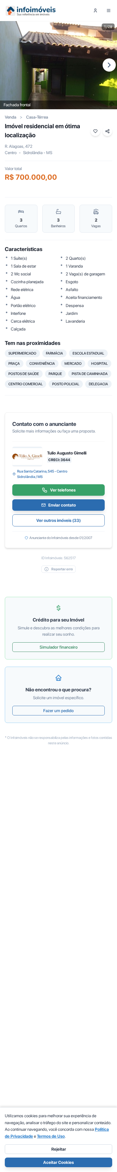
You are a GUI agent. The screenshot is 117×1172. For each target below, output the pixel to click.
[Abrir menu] (108, 10)
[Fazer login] (95, 10)
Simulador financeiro (59, 647)
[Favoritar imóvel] (95, 131)
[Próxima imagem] (109, 65)
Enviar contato (62, 505)
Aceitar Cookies (58, 1162)
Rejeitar (58, 1149)
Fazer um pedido (58, 710)
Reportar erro (62, 569)
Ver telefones (63, 490)
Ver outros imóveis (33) (58, 520)
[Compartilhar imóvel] (107, 131)
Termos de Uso (51, 1136)
